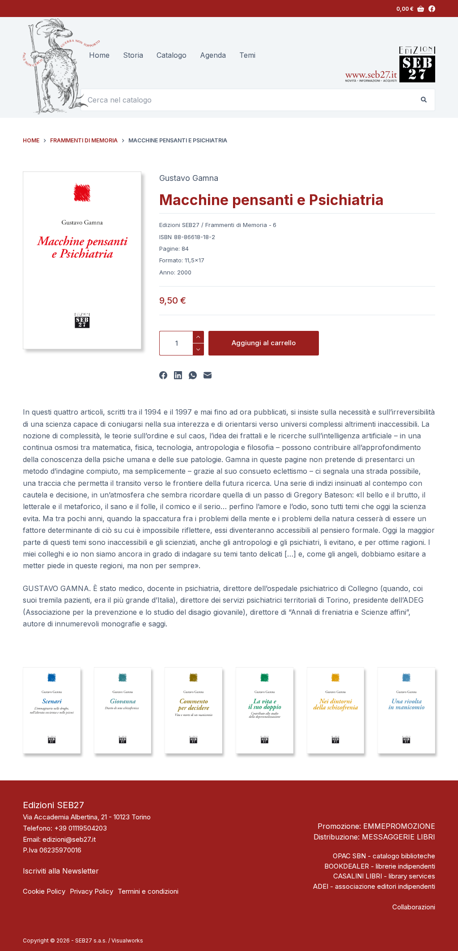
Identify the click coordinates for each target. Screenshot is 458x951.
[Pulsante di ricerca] (424, 100)
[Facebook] (431, 8)
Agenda (213, 55)
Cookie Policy (44, 891)
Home (99, 55)
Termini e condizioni (148, 891)
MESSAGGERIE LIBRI (398, 836)
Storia (133, 55)
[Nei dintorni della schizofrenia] (336, 710)
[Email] (208, 375)
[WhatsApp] (193, 375)
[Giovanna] (123, 710)
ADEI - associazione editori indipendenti (374, 886)
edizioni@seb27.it (69, 839)
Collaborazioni (413, 907)
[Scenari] (52, 710)
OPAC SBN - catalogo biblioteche (384, 856)
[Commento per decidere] (193, 710)
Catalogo (172, 55)
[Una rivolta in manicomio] (406, 710)
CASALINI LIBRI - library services (384, 876)
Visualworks (127, 940)
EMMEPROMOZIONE (399, 826)
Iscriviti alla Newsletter (61, 870)
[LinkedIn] (178, 375)
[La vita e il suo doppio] (264, 710)
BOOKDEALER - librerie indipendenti (379, 866)
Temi (247, 55)
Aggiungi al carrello (264, 342)
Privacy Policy (91, 891)
